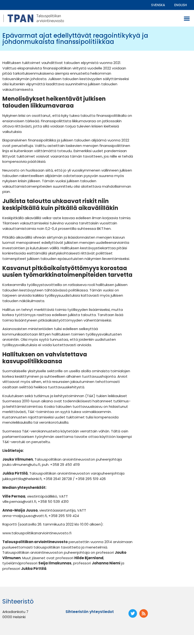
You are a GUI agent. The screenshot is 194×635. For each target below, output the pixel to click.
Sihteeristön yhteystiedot (90, 611)
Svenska (158, 5)
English (180, 5)
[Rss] (143, 613)
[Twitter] (132, 613)
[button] (187, 18)
